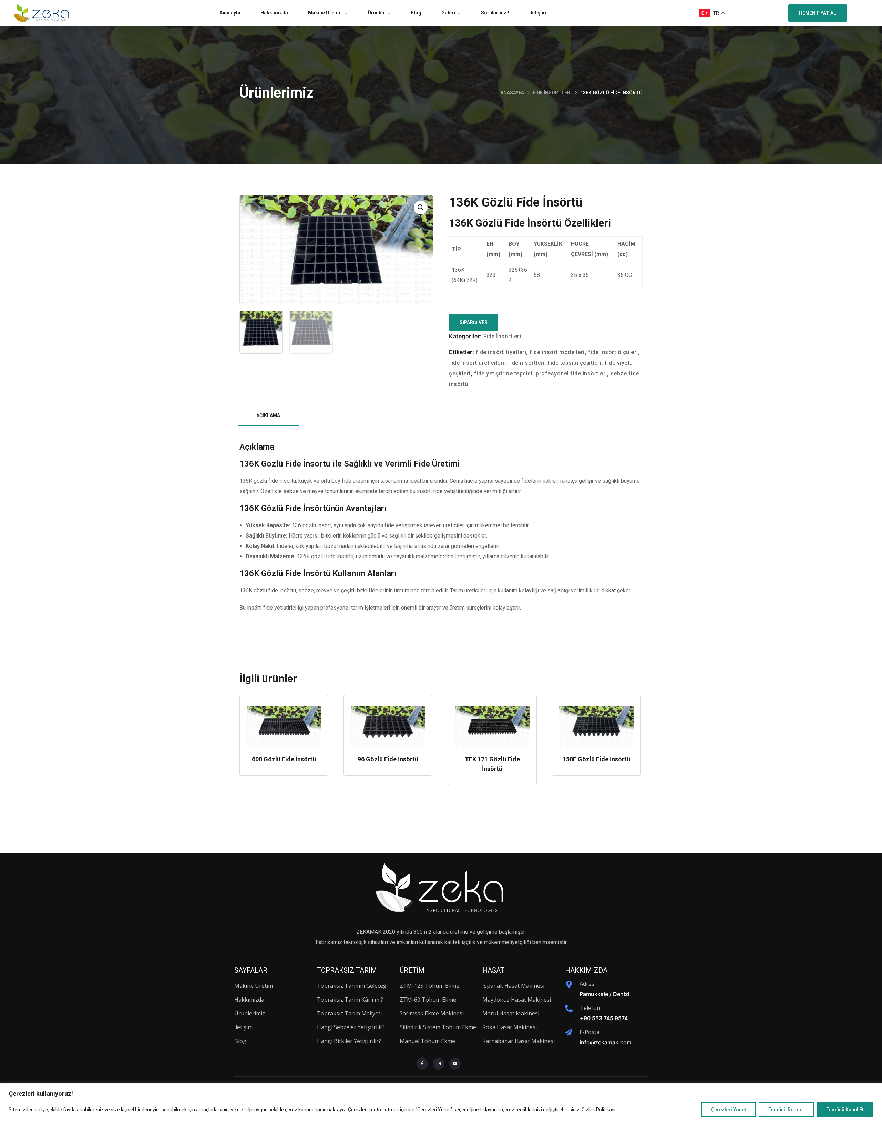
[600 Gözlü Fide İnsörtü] (284, 727)
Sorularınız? (495, 13)
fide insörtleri (526, 363)
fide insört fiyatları (501, 352)
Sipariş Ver (474, 322)
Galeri (448, 13)
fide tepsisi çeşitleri (574, 363)
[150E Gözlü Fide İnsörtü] (596, 727)
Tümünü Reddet (786, 1109)
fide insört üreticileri (476, 363)
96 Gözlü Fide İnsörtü (388, 759)
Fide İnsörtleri (552, 93)
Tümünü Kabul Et (845, 1109)
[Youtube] (455, 1064)
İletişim (537, 13)
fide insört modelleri (557, 352)
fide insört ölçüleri (613, 352)
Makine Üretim (325, 13)
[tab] (268, 416)
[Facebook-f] (422, 1064)
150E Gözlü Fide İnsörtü (596, 759)
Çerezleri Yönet (728, 1109)
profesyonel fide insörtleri (571, 373)
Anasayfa (229, 13)
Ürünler (376, 13)
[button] (421, 207)
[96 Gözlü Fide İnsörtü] (388, 727)
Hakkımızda (274, 13)
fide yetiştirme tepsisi (503, 373)
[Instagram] (438, 1064)
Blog (416, 13)
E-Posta (589, 1032)
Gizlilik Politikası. (599, 1109)
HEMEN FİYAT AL (817, 13)
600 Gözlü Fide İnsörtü (284, 759)
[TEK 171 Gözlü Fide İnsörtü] (492, 727)
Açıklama (268, 415)
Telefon (590, 1008)
